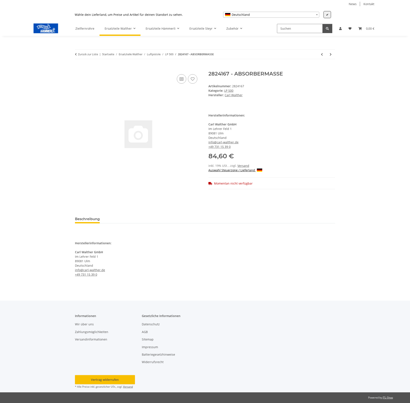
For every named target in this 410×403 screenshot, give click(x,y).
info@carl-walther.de (223, 142)
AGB (145, 332)
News (353, 4)
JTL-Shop (388, 397)
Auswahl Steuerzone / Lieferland (232, 170)
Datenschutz (151, 324)
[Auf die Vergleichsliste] (181, 79)
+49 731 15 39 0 (219, 147)
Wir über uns (84, 324)
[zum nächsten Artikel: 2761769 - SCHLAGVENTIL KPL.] (330, 54)
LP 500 (228, 91)
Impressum (150, 347)
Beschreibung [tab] (87, 219)
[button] (340, 28)
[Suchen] (327, 28)
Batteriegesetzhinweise (158, 354)
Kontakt (368, 4)
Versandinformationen (91, 339)
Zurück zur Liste (88, 54)
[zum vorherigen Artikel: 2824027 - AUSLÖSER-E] (322, 54)
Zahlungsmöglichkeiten (91, 332)
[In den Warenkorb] (78, 68)
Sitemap (148, 339)
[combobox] (271, 15)
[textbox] (271, 14)
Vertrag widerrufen (105, 380)
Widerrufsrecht (153, 362)
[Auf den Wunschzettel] (192, 79)
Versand (243, 166)
